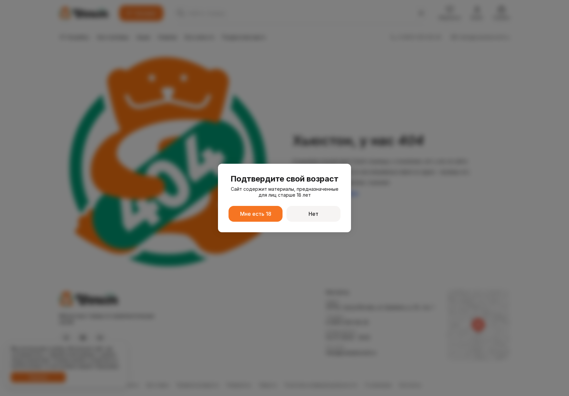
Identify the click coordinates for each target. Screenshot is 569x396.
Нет (313, 214)
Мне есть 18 (255, 214)
